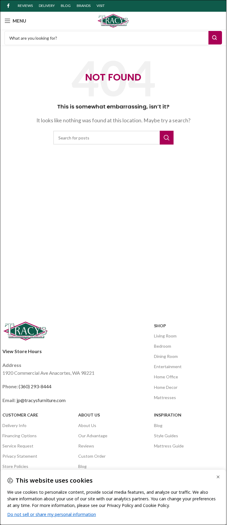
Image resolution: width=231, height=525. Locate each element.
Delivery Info (14, 425)
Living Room (165, 335)
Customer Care (20, 414)
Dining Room (166, 356)
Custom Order (92, 456)
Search (215, 37)
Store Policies (15, 466)
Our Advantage (92, 435)
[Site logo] (113, 20)
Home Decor (165, 387)
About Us (89, 414)
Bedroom (162, 346)
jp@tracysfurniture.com (41, 400)
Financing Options (19, 435)
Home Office (166, 376)
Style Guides (166, 435)
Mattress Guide (169, 445)
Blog (82, 466)
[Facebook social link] (8, 6)
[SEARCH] (167, 138)
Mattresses (165, 397)
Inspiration (167, 414)
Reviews (86, 445)
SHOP (160, 325)
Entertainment (168, 366)
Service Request (17, 445)
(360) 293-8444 (35, 386)
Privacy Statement (19, 456)
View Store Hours (22, 351)
